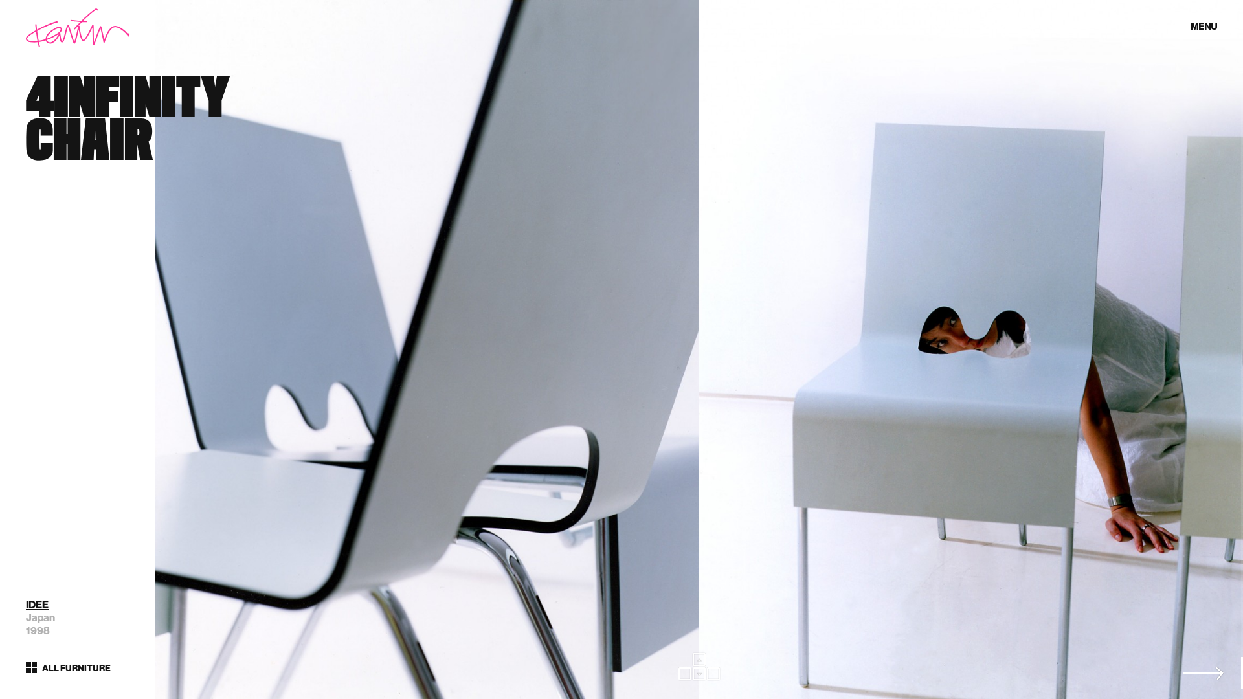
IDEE (37, 605)
